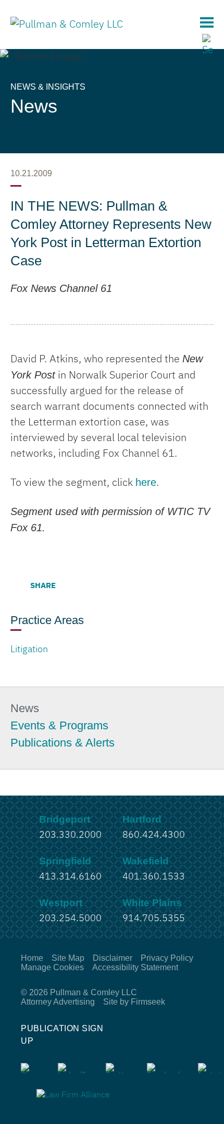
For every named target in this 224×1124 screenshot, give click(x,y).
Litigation (29, 649)
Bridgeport (64, 819)
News (24, 708)
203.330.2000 (70, 835)
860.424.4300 (153, 835)
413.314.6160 (70, 877)
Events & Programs (59, 725)
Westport (60, 902)
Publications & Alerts (62, 743)
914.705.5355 (153, 918)
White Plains (152, 902)
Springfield (65, 861)
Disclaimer (112, 958)
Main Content (73, 13)
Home (32, 958)
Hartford (141, 819)
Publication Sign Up (62, 1034)
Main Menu (207, 22)
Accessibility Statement (135, 967)
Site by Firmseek (134, 1001)
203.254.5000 (70, 918)
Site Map (68, 958)
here (145, 482)
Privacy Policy (167, 958)
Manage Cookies (52, 967)
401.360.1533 (153, 877)
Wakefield (145, 861)
